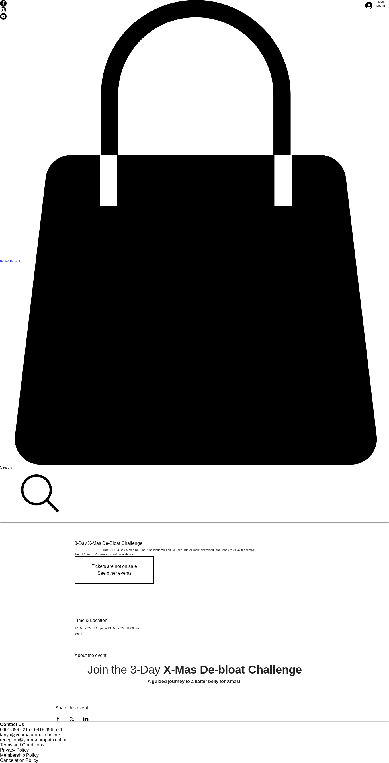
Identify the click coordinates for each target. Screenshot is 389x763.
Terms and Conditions (22, 744)
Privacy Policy (14, 750)
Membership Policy (19, 755)
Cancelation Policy (19, 760)
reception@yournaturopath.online (33, 739)
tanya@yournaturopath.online (30, 734)
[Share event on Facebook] (58, 719)
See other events (114, 573)
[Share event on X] (72, 719)
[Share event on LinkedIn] (86, 719)
